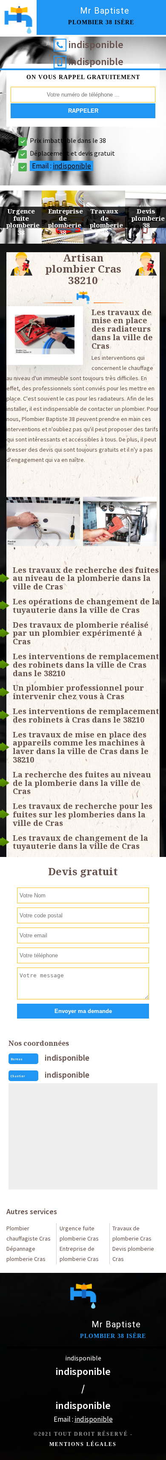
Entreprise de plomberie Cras (79, 1254)
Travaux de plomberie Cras (132, 1233)
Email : (61, 166)
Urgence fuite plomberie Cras (79, 1233)
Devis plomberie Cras (133, 1254)
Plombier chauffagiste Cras (28, 1233)
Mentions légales (83, 1444)
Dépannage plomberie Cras (26, 1254)
